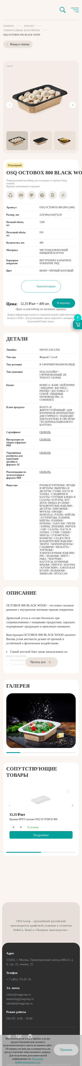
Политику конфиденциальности (29, 1060)
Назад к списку (19, 44)
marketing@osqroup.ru (20, 999)
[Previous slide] (9, 105)
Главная (8, 26)
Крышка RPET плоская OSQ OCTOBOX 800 (33, 819)
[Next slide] (72, 105)
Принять (66, 1049)
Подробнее (41, 835)
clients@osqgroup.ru (18, 994)
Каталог (29, 26)
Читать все (38, 662)
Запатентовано (46, 286)
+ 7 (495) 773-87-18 (18, 979)
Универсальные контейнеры (21, 30)
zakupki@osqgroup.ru (19, 1003)
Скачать (45, 432)
